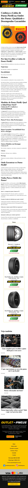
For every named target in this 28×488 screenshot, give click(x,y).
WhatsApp (14, 460)
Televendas (14, 457)
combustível (24, 148)
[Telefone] (8, 6)
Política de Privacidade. (15, 481)
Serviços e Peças (14, 450)
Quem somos (14, 446)
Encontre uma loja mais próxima (14, 286)
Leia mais (3, 352)
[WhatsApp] (21, 5)
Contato (14, 455)
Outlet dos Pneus (5, 47)
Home (14, 444)
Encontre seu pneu (14, 448)
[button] (14, 251)
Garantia (14, 452)
